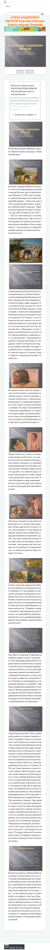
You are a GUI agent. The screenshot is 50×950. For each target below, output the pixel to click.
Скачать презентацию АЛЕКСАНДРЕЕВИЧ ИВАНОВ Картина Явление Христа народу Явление (25, 101)
